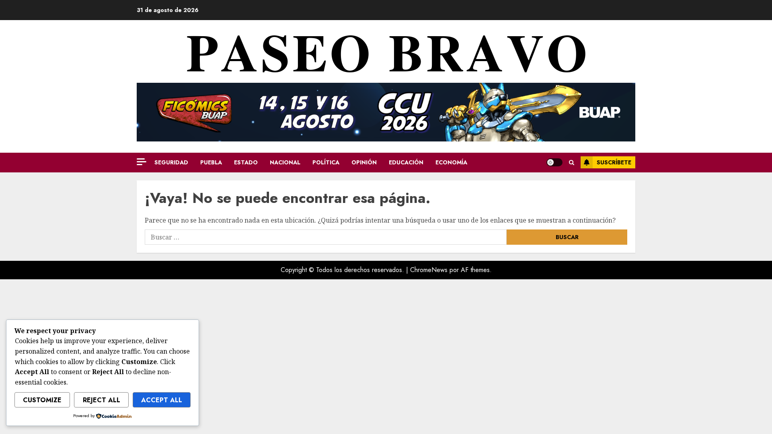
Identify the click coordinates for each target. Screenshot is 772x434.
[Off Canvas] (141, 161)
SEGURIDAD (171, 162)
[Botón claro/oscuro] (554, 162)
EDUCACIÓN (406, 162)
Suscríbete (614, 162)
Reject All (101, 400)
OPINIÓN (364, 162)
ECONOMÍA (451, 162)
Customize (42, 400)
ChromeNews (429, 269)
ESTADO (246, 162)
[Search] (572, 162)
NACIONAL (285, 162)
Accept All (161, 400)
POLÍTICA (325, 162)
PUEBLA (211, 162)
